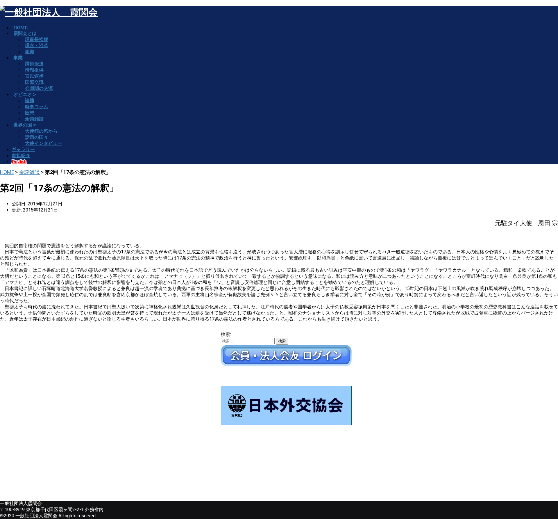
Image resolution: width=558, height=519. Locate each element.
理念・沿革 (36, 45)
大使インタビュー (43, 143)
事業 (18, 57)
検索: (226, 334)
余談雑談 (29, 172)
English (19, 161)
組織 (29, 51)
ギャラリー (23, 149)
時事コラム (36, 106)
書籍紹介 (21, 155)
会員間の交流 (39, 88)
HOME (7, 172)
